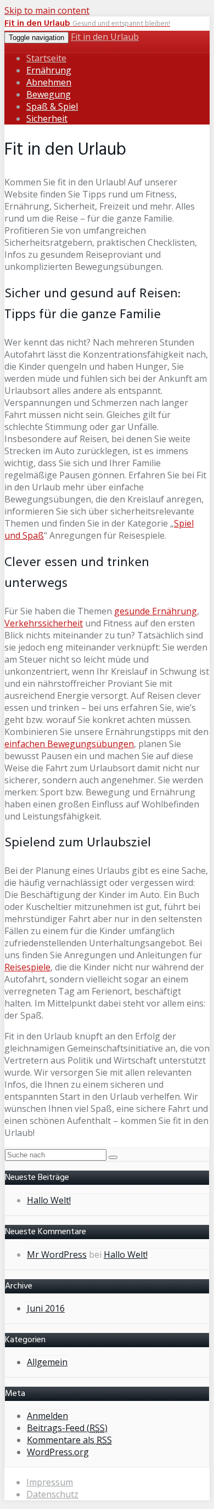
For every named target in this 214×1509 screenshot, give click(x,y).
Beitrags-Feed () (67, 1428)
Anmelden (47, 1416)
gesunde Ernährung (155, 611)
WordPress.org (58, 1452)
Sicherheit (46, 118)
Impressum (49, 1482)
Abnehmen (48, 82)
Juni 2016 (46, 1308)
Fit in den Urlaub (105, 37)
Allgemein (47, 1362)
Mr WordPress (57, 1254)
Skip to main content (46, 10)
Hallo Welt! (49, 1200)
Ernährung (48, 70)
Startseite (46, 58)
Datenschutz (52, 1494)
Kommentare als (69, 1440)
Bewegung (48, 94)
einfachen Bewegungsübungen (69, 744)
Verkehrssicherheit (43, 623)
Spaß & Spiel (52, 106)
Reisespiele (27, 967)
